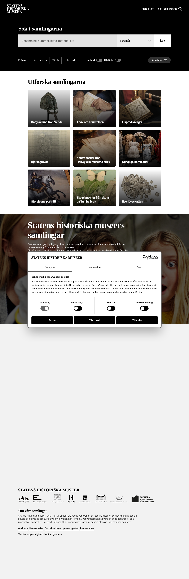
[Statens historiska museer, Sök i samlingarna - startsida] (18, 8)
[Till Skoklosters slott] (101, 498)
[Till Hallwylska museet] (57, 498)
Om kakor (23, 528)
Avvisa (52, 320)
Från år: (22, 60)
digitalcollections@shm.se (48, 534)
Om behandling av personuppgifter (62, 528)
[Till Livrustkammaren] (85, 498)
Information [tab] (94, 267)
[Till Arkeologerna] (23, 498)
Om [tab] (139, 267)
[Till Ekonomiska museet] (40, 498)
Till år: (56, 60)
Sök (162, 41)
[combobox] (135, 40)
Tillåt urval (94, 320)
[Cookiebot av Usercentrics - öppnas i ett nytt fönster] (145, 257)
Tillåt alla (137, 320)
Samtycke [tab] (50, 267)
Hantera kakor (36, 528)
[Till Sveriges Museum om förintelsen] (143, 498)
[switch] (78, 308)
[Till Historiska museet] (71, 498)
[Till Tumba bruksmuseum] (119, 498)
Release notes (87, 528)
